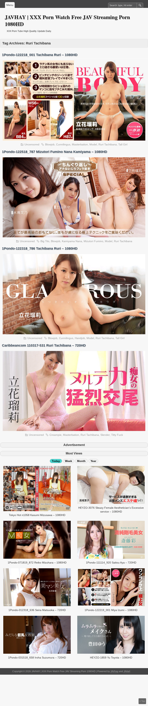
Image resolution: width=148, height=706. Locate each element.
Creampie (55, 434)
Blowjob (50, 144)
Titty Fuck (117, 434)
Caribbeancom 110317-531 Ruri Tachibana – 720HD (44, 345)
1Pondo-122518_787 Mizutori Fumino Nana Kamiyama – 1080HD (54, 152)
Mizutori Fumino (93, 241)
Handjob (80, 338)
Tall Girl (122, 144)
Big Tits (44, 241)
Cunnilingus (63, 144)
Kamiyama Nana (72, 241)
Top (143, 701)
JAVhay (114, 671)
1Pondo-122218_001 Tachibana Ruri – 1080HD (39, 55)
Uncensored (31, 144)
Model (93, 144)
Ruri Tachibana (107, 144)
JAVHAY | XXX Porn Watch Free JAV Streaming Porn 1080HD (67, 20)
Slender (105, 434)
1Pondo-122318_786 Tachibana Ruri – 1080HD (39, 248)
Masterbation (80, 144)
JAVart (127, 671)
